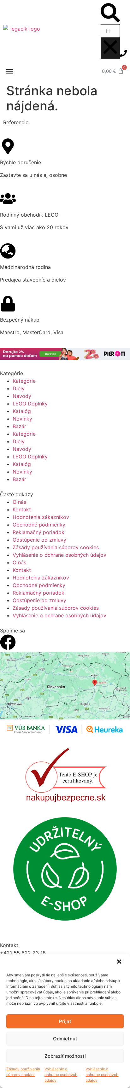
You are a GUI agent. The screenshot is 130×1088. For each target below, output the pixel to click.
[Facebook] (8, 642)
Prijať (65, 1021)
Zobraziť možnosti (65, 1056)
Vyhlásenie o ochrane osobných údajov (60, 1075)
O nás (19, 502)
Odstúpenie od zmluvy (39, 540)
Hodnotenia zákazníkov (41, 517)
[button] (120, 962)
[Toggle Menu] (9, 71)
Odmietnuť (65, 1039)
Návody (22, 396)
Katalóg (22, 411)
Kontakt (22, 509)
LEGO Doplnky (30, 403)
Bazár (19, 426)
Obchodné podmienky (39, 524)
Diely (19, 388)
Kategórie (24, 381)
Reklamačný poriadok (38, 532)
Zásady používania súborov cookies (23, 1072)
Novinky (22, 419)
